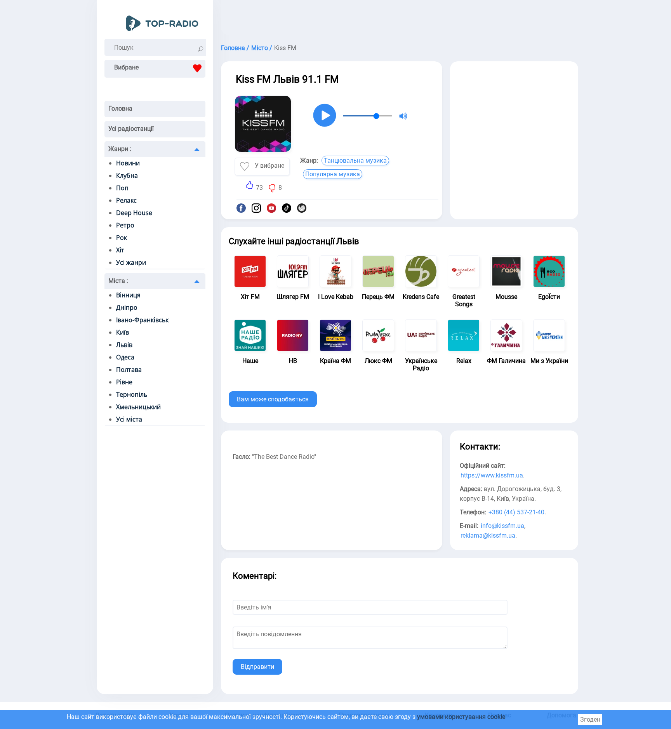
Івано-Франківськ (142, 320)
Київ (122, 332)
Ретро (125, 225)
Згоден (590, 719)
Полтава (129, 369)
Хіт (120, 250)
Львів (124, 344)
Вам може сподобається (273, 399)
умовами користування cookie (461, 716)
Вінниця (128, 295)
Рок (121, 237)
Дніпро (126, 307)
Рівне (124, 382)
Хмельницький (138, 407)
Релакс (126, 200)
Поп (122, 188)
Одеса (125, 357)
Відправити (257, 666)
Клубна (127, 175)
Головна (120, 108)
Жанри (119, 149)
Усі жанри (131, 262)
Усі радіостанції (131, 128)
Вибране (126, 67)
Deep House (134, 212)
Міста (118, 281)
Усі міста (129, 419)
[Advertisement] (399, 19)
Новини (128, 163)
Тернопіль (131, 394)
